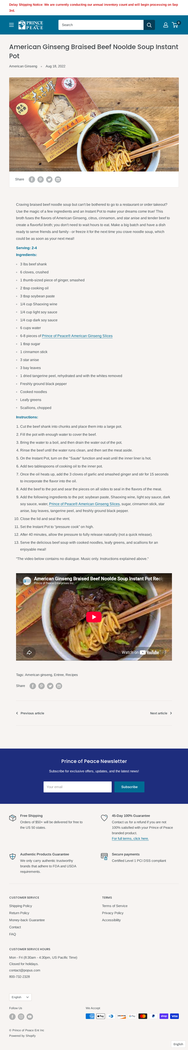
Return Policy (19, 913)
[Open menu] (11, 25)
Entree (59, 675)
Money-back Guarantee (27, 920)
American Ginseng (23, 66)
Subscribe (129, 787)
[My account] (165, 24)
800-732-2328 (19, 977)
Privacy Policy (113, 913)
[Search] (149, 25)
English (16, 997)
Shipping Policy (20, 906)
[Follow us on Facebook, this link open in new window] (12, 1016)
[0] (175, 25)
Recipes (72, 675)
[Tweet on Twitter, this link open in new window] (49, 179)
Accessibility (111, 920)
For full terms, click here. (130, 838)
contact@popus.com (24, 970)
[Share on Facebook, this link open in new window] (32, 179)
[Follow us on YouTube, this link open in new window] (30, 1016)
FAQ (12, 934)
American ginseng (38, 675)
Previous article (32, 713)
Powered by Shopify (22, 1035)
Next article (158, 713)
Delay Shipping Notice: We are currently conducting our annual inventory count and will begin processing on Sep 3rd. (93, 7)
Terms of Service (114, 906)
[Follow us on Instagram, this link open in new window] (21, 1016)
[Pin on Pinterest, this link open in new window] (40, 179)
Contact (15, 927)
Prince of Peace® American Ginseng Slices (77, 336)
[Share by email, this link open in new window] (58, 179)
